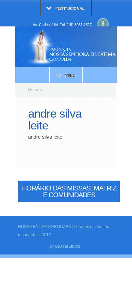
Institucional (70, 8)
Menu (70, 76)
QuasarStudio (67, 246)
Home (33, 89)
